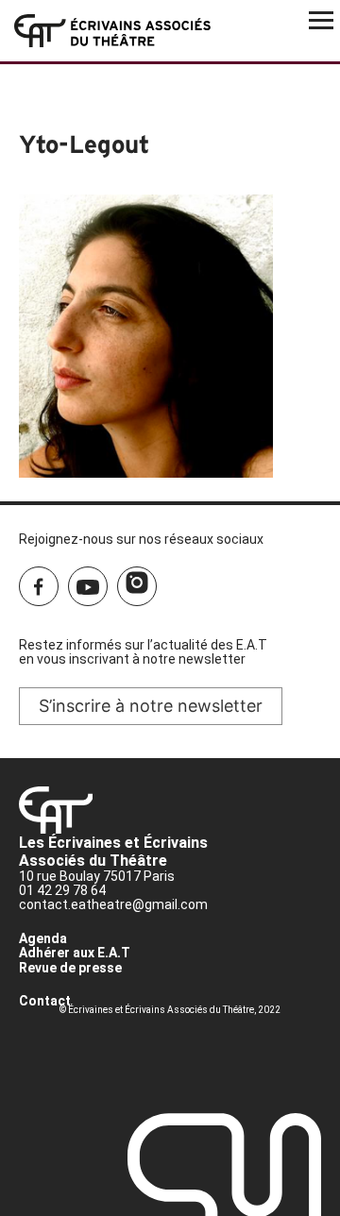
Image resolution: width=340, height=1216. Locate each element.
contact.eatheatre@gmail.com (113, 904)
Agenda (43, 938)
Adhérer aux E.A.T (74, 952)
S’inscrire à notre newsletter (151, 706)
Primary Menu (321, 19)
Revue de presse (70, 967)
